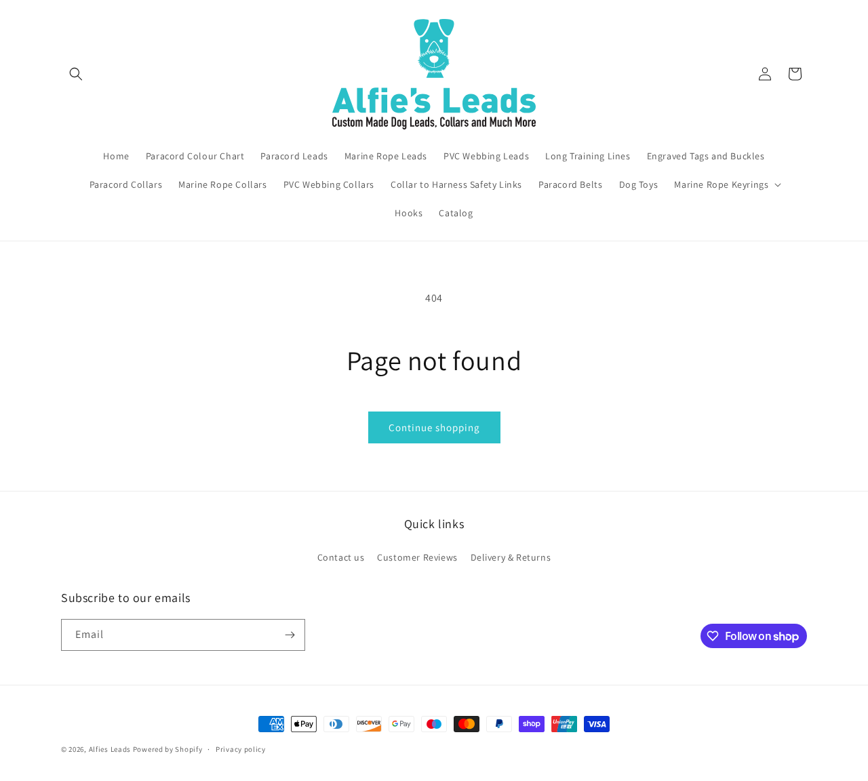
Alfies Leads (110, 749)
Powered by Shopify (168, 749)
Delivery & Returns (511, 557)
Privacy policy (241, 749)
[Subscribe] (289, 635)
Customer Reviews (417, 557)
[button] (76, 74)
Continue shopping (434, 427)
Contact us (341, 557)
